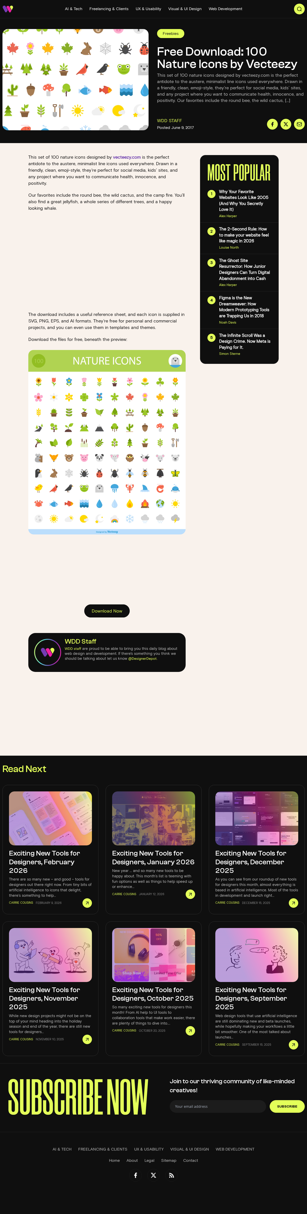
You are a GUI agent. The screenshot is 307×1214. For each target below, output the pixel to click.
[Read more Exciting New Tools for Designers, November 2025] (87, 1039)
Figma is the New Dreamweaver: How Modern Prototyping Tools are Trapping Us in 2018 (244, 306)
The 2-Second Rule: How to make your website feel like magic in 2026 (244, 234)
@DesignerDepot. (142, 658)
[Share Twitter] (285, 124)
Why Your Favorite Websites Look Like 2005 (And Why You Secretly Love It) (243, 200)
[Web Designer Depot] (7, 9)
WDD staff (73, 648)
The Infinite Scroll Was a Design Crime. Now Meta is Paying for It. (244, 341)
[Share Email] (299, 124)
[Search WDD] (299, 9)
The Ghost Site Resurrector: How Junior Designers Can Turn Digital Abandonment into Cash (244, 269)
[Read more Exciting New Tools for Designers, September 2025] (293, 1045)
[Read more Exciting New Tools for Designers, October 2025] (190, 1031)
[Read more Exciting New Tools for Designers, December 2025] (293, 903)
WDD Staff (80, 641)
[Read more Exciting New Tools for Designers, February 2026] (87, 903)
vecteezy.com (127, 157)
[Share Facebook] (272, 124)
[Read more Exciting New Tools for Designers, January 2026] (190, 894)
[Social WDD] (135, 1175)
